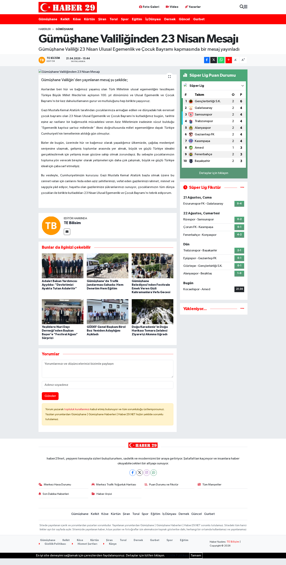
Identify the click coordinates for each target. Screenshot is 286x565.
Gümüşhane (48, 19)
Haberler (45, 29)
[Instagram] (146, 472)
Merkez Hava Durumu (57, 484)
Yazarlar (195, 6)
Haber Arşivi (104, 493)
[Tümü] (242, 308)
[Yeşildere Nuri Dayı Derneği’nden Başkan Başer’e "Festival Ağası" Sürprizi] (62, 311)
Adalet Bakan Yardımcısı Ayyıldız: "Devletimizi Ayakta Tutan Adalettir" (59, 284)
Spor (125, 19)
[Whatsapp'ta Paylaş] (221, 60)
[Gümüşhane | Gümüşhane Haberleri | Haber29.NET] (68, 7)
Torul (114, 19)
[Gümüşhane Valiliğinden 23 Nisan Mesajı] (108, 72)
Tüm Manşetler (211, 484)
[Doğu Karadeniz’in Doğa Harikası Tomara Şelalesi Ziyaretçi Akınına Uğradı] (152, 311)
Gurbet (199, 19)
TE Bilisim (72, 223)
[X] (139, 472)
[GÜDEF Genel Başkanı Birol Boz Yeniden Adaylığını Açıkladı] (107, 311)
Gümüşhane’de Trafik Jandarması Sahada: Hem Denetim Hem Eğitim (105, 284)
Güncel (184, 19)
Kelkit (65, 19)
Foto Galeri (151, 6)
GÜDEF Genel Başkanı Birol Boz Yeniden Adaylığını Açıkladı (106, 330)
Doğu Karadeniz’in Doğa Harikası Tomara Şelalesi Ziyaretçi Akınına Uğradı (150, 330)
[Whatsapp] (153, 472)
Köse (77, 19)
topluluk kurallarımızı (77, 409)
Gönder (50, 396)
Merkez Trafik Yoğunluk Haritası (116, 484)
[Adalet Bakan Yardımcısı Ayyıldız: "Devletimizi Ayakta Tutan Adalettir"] (62, 265)
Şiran (102, 19)
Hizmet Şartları (87, 544)
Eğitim (137, 19)
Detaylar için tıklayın (213, 173)
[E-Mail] (67, 232)
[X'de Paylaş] (213, 60)
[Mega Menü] (245, 7)
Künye (112, 544)
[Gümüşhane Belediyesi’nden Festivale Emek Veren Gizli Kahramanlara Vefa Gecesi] (152, 265)
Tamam (196, 555)
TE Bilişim (233, 542)
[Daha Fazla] (228, 60)
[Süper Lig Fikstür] (242, 187)
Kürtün (89, 19)
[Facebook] (132, 472)
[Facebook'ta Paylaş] (207, 60)
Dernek (169, 19)
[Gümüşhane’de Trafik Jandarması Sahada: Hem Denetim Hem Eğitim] (107, 265)
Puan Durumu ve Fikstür (163, 484)
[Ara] (242, 7)
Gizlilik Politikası (55, 544)
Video (174, 6)
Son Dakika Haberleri (56, 493)
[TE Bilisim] (51, 225)
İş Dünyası (153, 19)
